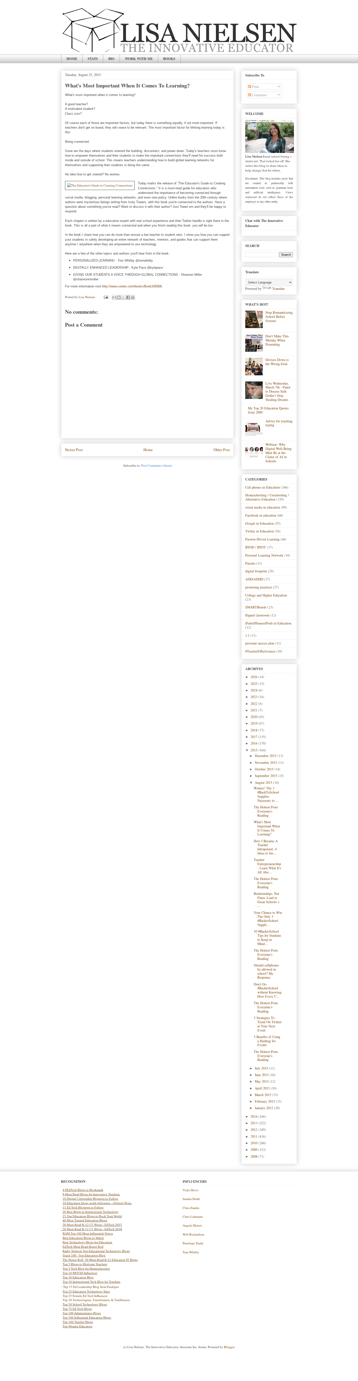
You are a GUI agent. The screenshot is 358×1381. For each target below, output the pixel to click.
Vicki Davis (190, 1190)
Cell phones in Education (262, 487)
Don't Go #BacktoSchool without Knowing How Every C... (268, 990)
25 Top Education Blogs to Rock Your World (92, 1216)
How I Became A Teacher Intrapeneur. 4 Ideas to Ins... (266, 847)
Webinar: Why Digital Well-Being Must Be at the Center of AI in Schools (278, 452)
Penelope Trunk (193, 1243)
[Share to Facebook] (128, 297)
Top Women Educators (77, 1326)
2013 (254, 1123)
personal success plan (259, 643)
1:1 (247, 635)
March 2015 (263, 1094)
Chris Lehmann (193, 1216)
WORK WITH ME (139, 58)
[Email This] (114, 297)
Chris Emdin (191, 1208)
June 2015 (262, 1074)
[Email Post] (105, 297)
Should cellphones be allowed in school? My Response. (266, 971)
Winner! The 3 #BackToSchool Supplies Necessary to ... (266, 794)
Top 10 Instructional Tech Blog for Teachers (91, 1282)
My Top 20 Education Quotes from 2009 (268, 410)
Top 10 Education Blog (78, 1277)
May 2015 (262, 1081)
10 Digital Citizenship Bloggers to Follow (90, 1199)
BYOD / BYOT (255, 547)
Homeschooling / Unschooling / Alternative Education (267, 497)
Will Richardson (193, 1234)
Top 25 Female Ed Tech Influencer (85, 1296)
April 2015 (263, 1088)
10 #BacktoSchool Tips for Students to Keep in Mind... (267, 937)
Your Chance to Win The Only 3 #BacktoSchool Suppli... (268, 918)
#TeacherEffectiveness (260, 651)
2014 (254, 1116)
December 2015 (266, 755)
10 (65, 1203)
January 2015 (264, 1108)
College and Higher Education (266, 595)
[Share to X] (123, 297)
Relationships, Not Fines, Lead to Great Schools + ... (267, 899)
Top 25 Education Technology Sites (86, 1291)
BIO (111, 58)
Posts (255, 86)
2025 (254, 683)
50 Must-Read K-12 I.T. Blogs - (83, 1229)
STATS (93, 58)
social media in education (262, 507)
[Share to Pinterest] (132, 297)
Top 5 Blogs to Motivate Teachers (85, 1264)
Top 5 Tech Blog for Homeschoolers (86, 1268)
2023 (254, 696)
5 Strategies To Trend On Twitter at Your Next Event (268, 1023)
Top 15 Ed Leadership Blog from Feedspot (91, 1287)
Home (148, 449)
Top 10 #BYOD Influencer (80, 1273)
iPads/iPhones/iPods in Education (268, 623)
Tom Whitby (191, 1252)
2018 (254, 730)
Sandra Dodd (191, 1199)
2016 (254, 743)
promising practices (258, 587)
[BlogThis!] (118, 297)
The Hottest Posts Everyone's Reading (266, 811)
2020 (254, 716)
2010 (254, 1143)
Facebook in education (260, 515)
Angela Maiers (192, 1225)
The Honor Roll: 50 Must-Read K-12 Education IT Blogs (100, 1260)
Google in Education (259, 523)
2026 (254, 676)
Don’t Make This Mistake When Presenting (277, 340)
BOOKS (169, 58)
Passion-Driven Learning (262, 539)
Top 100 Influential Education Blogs (87, 1317)
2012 (254, 1129)
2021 (254, 710)
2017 (254, 736)
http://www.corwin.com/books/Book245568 (132, 286)
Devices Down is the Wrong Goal (277, 361)
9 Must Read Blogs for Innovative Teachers (91, 1194)
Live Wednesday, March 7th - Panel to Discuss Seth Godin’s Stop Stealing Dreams (277, 391)
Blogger (229, 1347)
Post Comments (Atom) (156, 465)
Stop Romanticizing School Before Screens (279, 316)
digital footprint (256, 571)
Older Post (222, 449)
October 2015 (264, 769)
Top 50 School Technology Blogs (85, 1304)
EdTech (109, 1225)
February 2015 (265, 1101)
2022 (254, 703)
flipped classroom (257, 615)
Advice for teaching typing (278, 423)
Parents (250, 563)
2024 (254, 690)
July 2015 (262, 1068)
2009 (254, 1149)
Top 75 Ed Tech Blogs (77, 1309)
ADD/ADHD (254, 579)
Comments (259, 95)
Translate (278, 288)
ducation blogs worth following (89, 1203)
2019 (254, 723)
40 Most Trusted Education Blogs (85, 1220)
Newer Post (74, 449)
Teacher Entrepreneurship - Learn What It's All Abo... (267, 865)
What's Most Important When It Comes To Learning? (267, 828)
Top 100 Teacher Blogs (78, 1322)
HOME (71, 58)
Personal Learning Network (264, 555)
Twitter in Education (259, 531)
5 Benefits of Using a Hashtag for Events (267, 1040)
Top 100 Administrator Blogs (82, 1313)
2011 (254, 1136)
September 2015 (266, 775)
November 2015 (266, 762)
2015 (254, 750)
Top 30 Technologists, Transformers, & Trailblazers (96, 1300)
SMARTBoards (255, 607)
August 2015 (264, 782)
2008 (254, 1156)
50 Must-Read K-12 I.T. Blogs (82, 1225)
